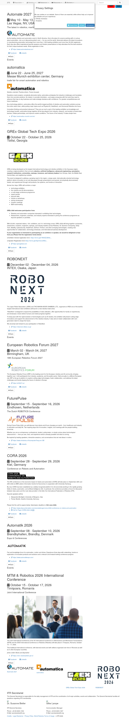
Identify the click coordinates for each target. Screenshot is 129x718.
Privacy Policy (73, 25)
